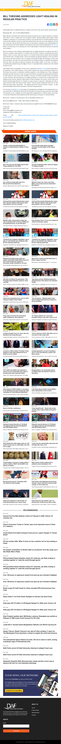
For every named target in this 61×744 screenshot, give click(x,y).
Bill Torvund (55, 45)
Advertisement (35, 712)
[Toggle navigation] (3, 10)
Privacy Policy (35, 710)
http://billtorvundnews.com (28, 120)
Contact (34, 715)
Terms (33, 708)
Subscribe (16, 731)
